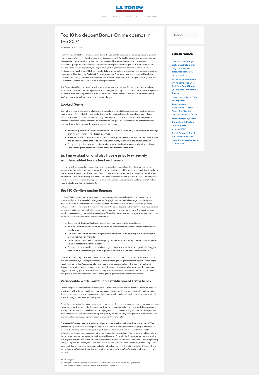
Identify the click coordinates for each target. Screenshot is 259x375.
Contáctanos (150, 17)
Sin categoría (69, 359)
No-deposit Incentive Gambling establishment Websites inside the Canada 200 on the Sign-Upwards (102, 362)
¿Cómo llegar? (132, 17)
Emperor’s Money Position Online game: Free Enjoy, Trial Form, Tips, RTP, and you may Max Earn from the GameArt (185, 86)
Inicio (104, 17)
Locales (116, 17)
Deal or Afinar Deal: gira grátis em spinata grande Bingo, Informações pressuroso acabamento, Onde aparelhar (183, 68)
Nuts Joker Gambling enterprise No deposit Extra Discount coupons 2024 (91, 365)
